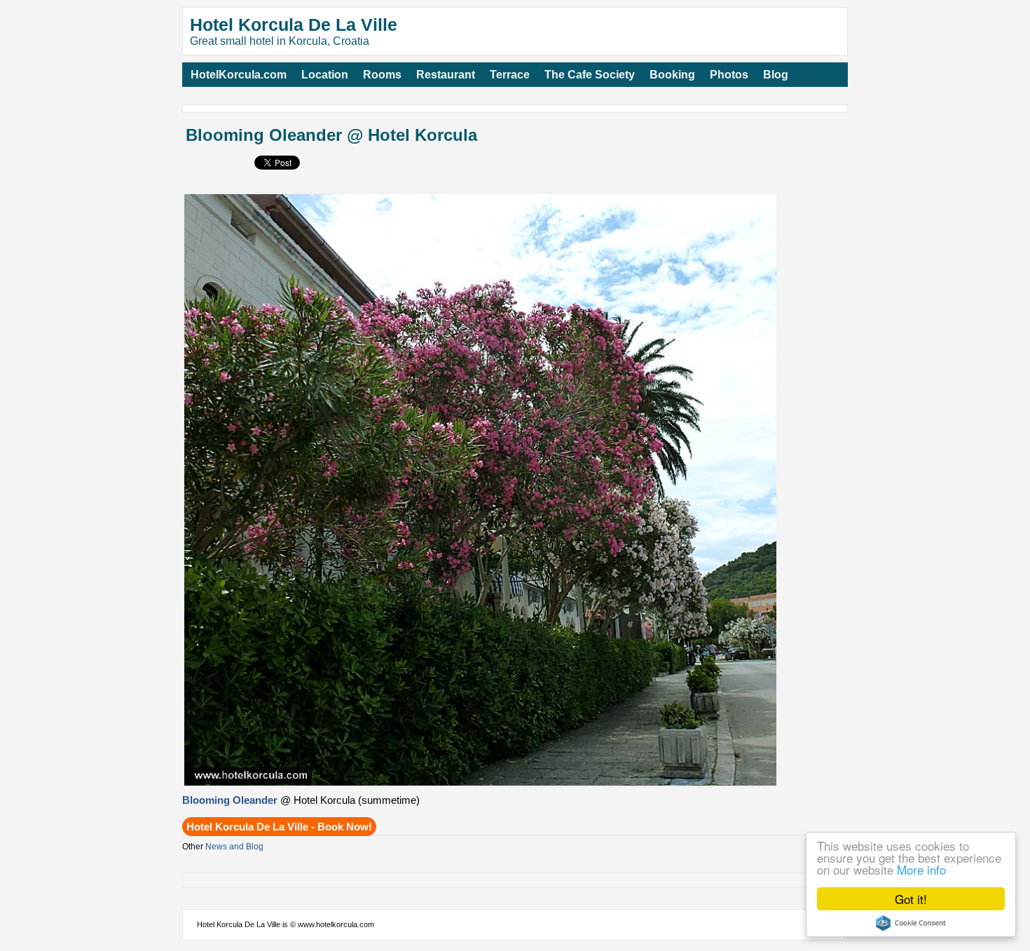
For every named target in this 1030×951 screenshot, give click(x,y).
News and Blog (234, 846)
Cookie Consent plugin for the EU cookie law (911, 923)
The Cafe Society (589, 74)
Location (324, 74)
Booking (672, 74)
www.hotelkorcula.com (336, 924)
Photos (729, 74)
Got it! (911, 899)
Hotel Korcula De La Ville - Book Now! (279, 827)
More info (921, 869)
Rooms (382, 74)
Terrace (510, 74)
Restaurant (445, 74)
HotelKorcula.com (239, 74)
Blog (775, 74)
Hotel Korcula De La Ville (293, 24)
